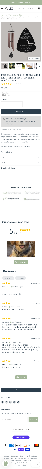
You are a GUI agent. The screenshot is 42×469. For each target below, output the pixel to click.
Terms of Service (16, 461)
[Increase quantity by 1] (20, 104)
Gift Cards (34, 456)
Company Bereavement (18, 458)
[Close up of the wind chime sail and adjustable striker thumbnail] (36, 66)
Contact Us (14, 456)
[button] (21, 249)
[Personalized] (20, 66)
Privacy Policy (32, 458)
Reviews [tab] (10, 271)
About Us (6, 456)
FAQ (27, 456)
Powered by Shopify (21, 465)
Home (3, 15)
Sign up (33, 419)
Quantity (4, 99)
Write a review (21, 262)
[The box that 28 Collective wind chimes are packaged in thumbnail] (29, 66)
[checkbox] (20, 278)
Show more (21, 377)
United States (20, 429)
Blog (21, 456)
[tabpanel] (21, 329)
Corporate (6, 458)
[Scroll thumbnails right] (39, 66)
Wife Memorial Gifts (15, 15)
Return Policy (27, 461)
